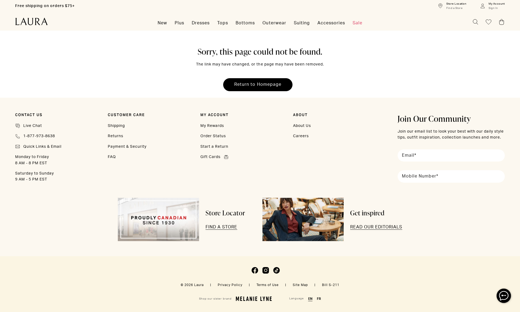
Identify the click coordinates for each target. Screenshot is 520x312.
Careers (301, 136)
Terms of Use (267, 285)
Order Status (213, 136)
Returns (115, 136)
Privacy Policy (230, 285)
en (310, 298)
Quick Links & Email (42, 147)
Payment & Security (127, 147)
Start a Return (214, 147)
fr (319, 298)
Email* (409, 155)
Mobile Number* (420, 176)
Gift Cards (210, 157)
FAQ (112, 157)
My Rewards (212, 126)
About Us (302, 126)
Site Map (300, 285)
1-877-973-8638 (39, 136)
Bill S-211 (330, 285)
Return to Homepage (257, 84)
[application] (504, 296)
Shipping (116, 126)
